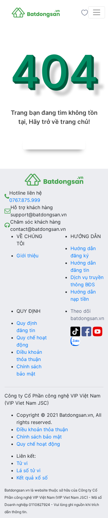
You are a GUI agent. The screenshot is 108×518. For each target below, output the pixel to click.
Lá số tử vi (28, 470)
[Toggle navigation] (96, 12)
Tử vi (22, 463)
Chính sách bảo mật (39, 437)
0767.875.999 (24, 200)
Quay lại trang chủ (54, 143)
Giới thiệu (27, 256)
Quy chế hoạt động (38, 444)
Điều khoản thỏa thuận (42, 429)
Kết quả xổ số (32, 478)
